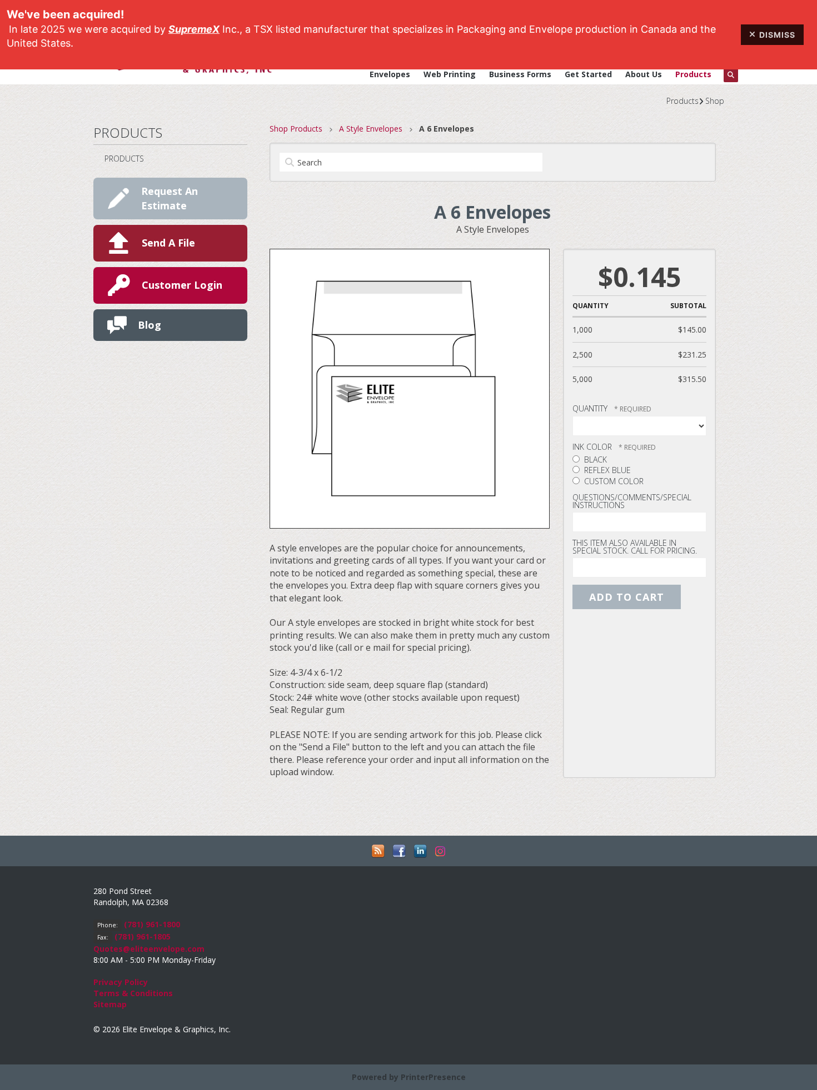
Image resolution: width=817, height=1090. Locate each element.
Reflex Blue (606, 470)
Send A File (168, 242)
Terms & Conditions (133, 993)
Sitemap (110, 1004)
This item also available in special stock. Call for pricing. (634, 547)
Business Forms (520, 74)
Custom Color (613, 481)
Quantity (589, 408)
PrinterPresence (433, 1077)
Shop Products (296, 128)
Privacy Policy (120, 982)
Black (594, 459)
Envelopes (390, 74)
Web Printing (450, 74)
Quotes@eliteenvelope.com (149, 948)
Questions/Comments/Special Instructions (631, 501)
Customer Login (182, 285)
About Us (643, 74)
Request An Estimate (169, 198)
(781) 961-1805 (142, 936)
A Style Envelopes (370, 128)
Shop (714, 101)
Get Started (588, 74)
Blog (149, 324)
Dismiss (777, 34)
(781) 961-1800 (152, 924)
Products (693, 74)
